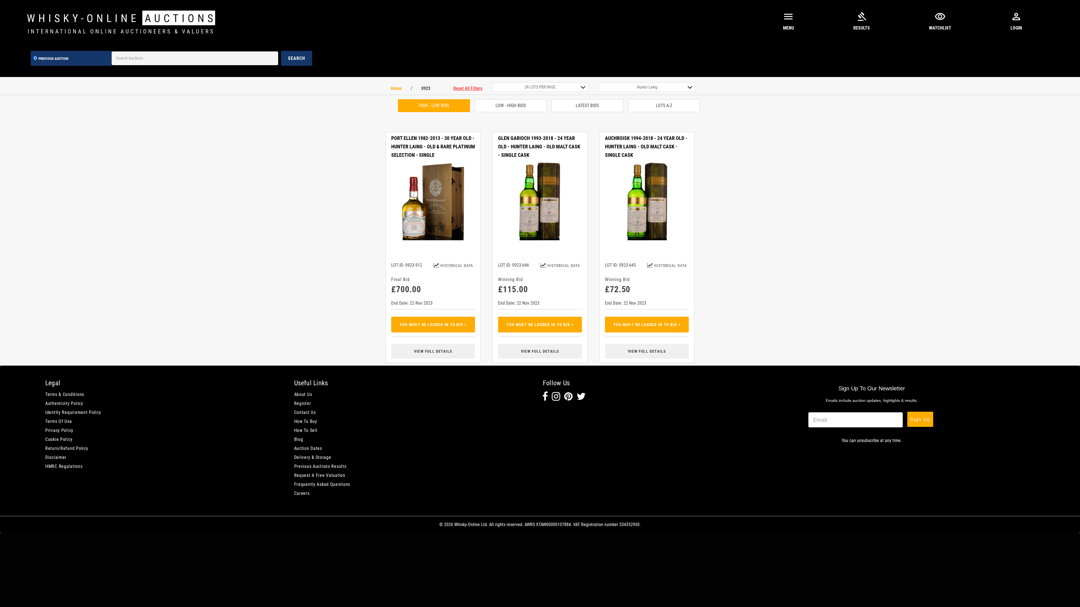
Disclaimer (55, 457)
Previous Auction (53, 58)
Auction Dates (308, 448)
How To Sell (306, 430)
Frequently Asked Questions (322, 484)
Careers (302, 493)
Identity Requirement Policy (73, 412)
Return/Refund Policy (66, 448)
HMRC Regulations (64, 466)
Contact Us (305, 412)
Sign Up (920, 419)
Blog (298, 439)
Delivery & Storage (312, 457)
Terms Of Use (58, 421)
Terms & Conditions (64, 394)
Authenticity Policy (64, 403)
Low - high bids (511, 105)
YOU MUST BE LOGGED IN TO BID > (433, 324)
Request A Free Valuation (319, 475)
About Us (303, 394)
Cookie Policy (58, 439)
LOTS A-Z (664, 105)
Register (302, 403)
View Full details (433, 351)
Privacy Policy (59, 430)
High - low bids (434, 105)
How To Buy (305, 421)
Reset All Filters (467, 88)
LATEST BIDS (587, 105)
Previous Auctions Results (320, 466)
